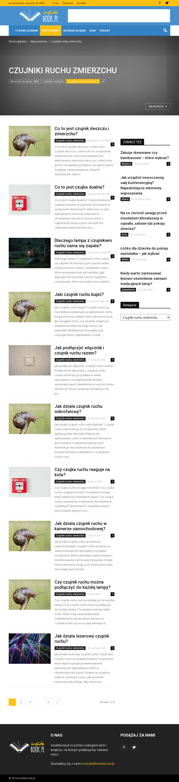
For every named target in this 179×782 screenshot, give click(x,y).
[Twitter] (167, 3)
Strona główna (26, 30)
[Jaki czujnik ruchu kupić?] (30, 307)
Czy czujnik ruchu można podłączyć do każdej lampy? (82, 584)
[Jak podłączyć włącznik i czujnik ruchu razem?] (30, 360)
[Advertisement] (119, 15)
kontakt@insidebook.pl (98, 763)
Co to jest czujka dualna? (79, 187)
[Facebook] (160, 3)
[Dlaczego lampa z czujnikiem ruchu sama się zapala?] (30, 253)
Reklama (68, 3)
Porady (105, 30)
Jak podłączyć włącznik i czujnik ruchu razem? (79, 350)
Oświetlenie (128, 289)
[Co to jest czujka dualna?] (30, 199)
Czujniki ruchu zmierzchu (83, 81)
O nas (55, 3)
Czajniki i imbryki (53, 81)
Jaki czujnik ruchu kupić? (79, 294)
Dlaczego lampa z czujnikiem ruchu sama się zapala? (83, 243)
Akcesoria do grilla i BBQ (24, 81)
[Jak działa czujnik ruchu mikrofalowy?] (30, 419)
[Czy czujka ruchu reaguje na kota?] (30, 482)
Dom (93, 30)
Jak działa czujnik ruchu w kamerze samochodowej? (81, 526)
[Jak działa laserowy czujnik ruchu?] (30, 648)
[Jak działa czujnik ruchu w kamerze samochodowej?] (30, 536)
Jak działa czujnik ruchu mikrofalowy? (78, 409)
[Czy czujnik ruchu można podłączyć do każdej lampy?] (30, 594)
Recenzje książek (74, 30)
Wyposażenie (50, 30)
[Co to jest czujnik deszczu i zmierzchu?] (30, 141)
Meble (125, 199)
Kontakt (81, 3)
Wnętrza (126, 163)
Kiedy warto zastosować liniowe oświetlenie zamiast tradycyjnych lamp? (143, 278)
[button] (165, 30)
